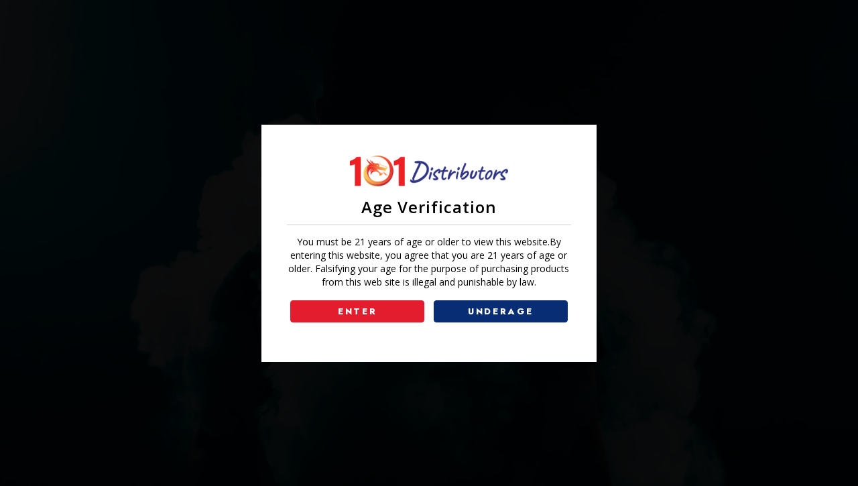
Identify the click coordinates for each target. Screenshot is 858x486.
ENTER (357, 311)
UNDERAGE (501, 311)
